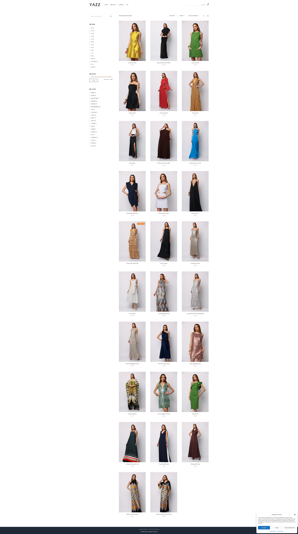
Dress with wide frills (132, 263)
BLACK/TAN (94, 98)
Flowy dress (163, 263)
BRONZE (93, 101)
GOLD (92, 115)
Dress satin (132, 163)
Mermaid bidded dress (132, 363)
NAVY (92, 120)
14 (91, 39)
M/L (92, 58)
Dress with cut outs (195, 163)
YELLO (92, 146)
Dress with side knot (132, 213)
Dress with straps (164, 213)
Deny (276, 527)
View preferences (290, 527)
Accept (264, 527)
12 (91, 33)
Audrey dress (132, 63)
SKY (92, 134)
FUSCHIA (93, 112)
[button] (295, 514)
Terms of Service (154, 529)
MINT (92, 118)
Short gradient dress (164, 414)
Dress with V (195, 213)
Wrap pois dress (195, 464)
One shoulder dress (164, 363)
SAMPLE (93, 132)
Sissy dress (195, 414)
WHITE (93, 143)
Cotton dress (195, 63)
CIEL (92, 109)
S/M (92, 67)
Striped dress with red (132, 464)
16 (91, 42)
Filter (93, 80)
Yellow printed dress (132, 514)
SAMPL (93, 129)
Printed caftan (132, 414)
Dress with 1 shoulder (163, 163)
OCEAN (93, 123)
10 (91, 28)
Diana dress (132, 113)
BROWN (93, 104)
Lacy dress (132, 313)
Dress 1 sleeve (164, 113)
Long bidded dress (163, 313)
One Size (93, 61)
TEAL (92, 140)
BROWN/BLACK (95, 106)
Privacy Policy (273, 531)
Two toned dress (164, 464)
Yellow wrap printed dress (163, 514)
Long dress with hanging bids (195, 313)
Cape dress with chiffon (164, 63)
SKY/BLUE (93, 137)
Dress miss (195, 113)
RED (92, 126)
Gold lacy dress (195, 263)
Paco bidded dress (195, 363)
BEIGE (92, 93)
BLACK (93, 95)
